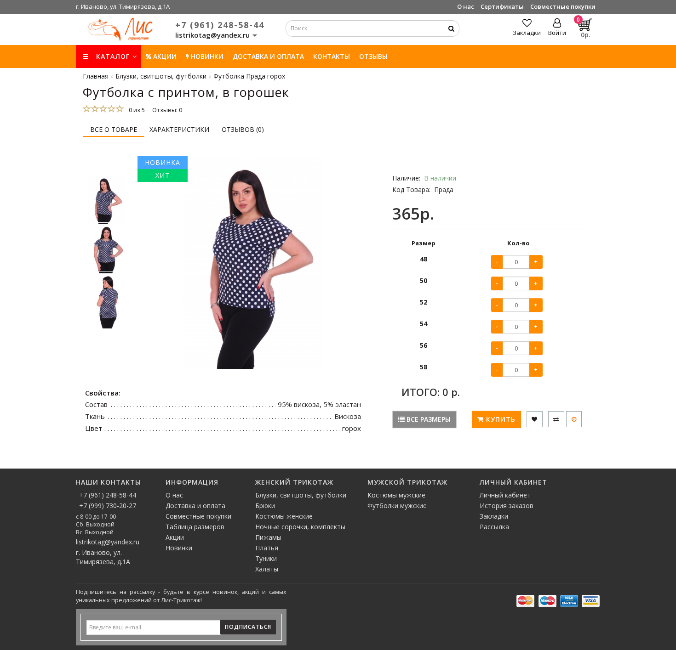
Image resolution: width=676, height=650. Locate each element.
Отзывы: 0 (167, 110)
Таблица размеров (195, 526)
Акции (164, 56)
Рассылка (494, 526)
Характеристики (179, 129)
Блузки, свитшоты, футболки (300, 495)
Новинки (179, 547)
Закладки (494, 516)
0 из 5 (135, 110)
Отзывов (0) (243, 129)
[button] (106, 166)
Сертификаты (502, 6)
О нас (465, 6)
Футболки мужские (397, 505)
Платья (266, 547)
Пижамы (268, 537)
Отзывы (373, 56)
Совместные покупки (563, 6)
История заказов (506, 505)
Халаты (266, 569)
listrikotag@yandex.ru (107, 541)
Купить (500, 419)
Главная (96, 76)
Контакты (331, 56)
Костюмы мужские (396, 495)
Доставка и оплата (268, 56)
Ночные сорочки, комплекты (300, 526)
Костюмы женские (284, 516)
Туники (266, 558)
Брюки (265, 505)
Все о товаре (113, 129)
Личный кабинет (505, 495)
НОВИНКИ (206, 56)
